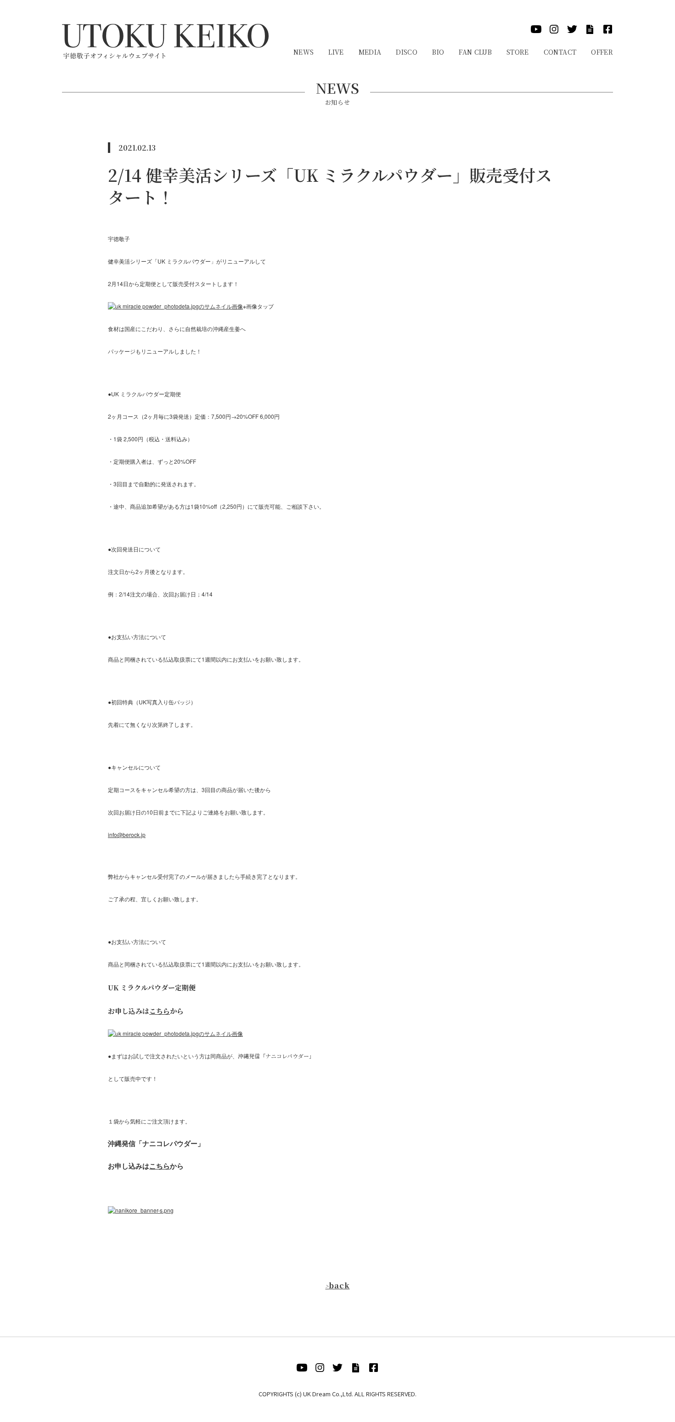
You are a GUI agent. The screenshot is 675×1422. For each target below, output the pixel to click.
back (337, 1285)
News (303, 51)
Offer (602, 51)
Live (335, 51)
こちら (159, 1011)
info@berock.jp (127, 834)
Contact (560, 51)
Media (370, 51)
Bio (438, 51)
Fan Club (475, 51)
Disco (406, 51)
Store (517, 51)
